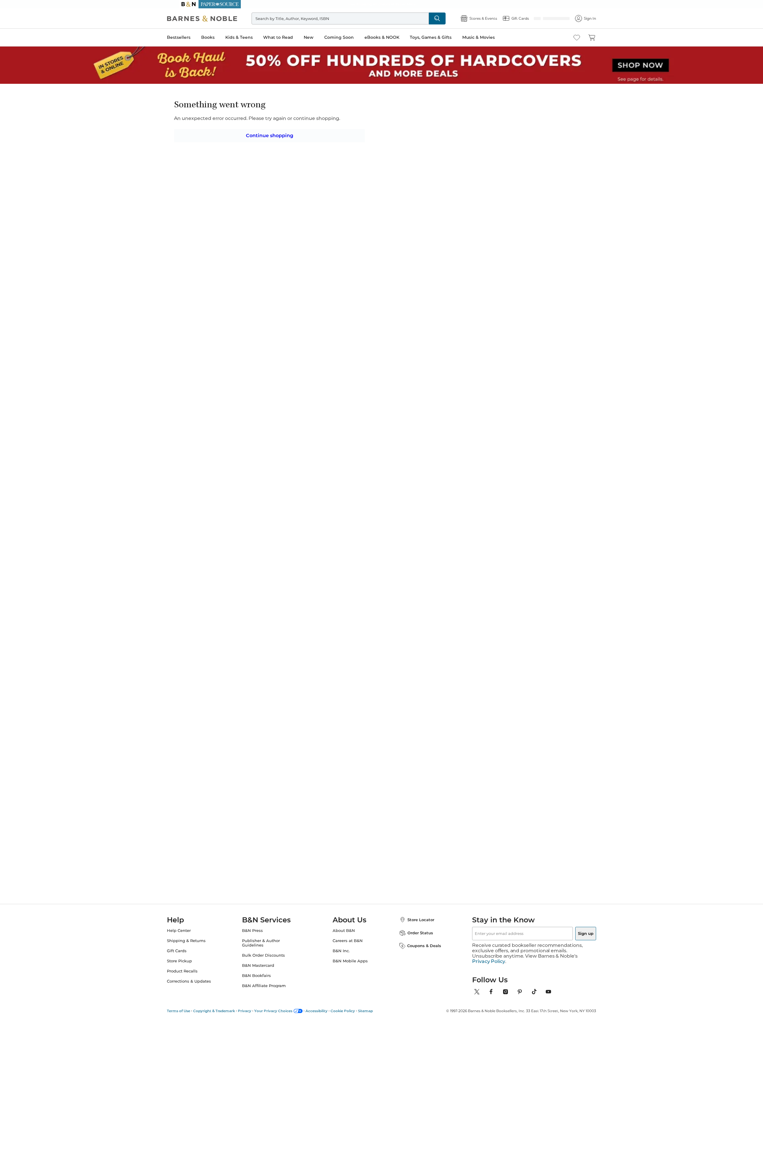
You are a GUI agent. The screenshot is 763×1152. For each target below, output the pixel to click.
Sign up (571, 938)
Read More (248, 334)
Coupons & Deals (418, 951)
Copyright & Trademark (226, 1011)
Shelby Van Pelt (351, 502)
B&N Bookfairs (262, 981)
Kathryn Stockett (450, 502)
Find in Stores (482, 237)
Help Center (191, 936)
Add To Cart (482, 204)
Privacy (256, 1011)
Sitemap (377, 1011)
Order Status (414, 938)
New (320, 37)
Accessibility (328, 1011)
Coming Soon (351, 37)
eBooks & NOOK (393, 37)
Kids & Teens (251, 37)
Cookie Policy (354, 1011)
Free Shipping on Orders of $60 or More (382, 4)
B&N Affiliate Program (270, 991)
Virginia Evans (398, 502)
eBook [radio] (381, 168)
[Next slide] (525, 446)
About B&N (344, 936)
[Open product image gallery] (250, 163)
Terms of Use (190, 1011)
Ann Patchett (495, 496)
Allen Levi (247, 502)
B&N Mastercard (264, 971)
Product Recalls (194, 976)
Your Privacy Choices (285, 1011)
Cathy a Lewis (350, 114)
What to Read (290, 37)
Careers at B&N (348, 946)
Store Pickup (191, 966)
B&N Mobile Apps (350, 966)
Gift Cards (188, 956)
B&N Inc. (341, 956)
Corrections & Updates (201, 986)
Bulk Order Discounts (269, 960)
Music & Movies (490, 37)
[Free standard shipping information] (349, 214)
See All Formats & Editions (498, 153)
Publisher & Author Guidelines (267, 948)
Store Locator (414, 925)
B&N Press (258, 936)
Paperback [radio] (347, 168)
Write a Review (382, 123)
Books (220, 37)
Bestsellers (190, 37)
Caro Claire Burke (304, 502)
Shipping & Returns (198, 946)
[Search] (447, 18)
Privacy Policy (488, 961)
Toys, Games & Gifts (442, 37)
